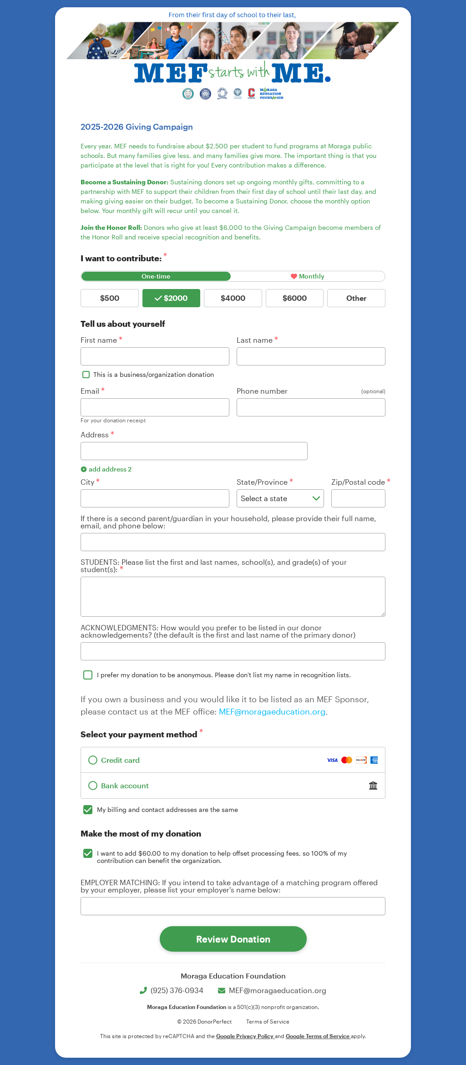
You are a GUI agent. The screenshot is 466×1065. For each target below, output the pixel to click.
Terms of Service (267, 1021)
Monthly (311, 276)
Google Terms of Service (318, 1036)
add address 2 (110, 469)
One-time (156, 276)
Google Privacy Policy (245, 1036)
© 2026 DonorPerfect (204, 1021)
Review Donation (233, 938)
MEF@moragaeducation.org (272, 711)
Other (356, 298)
